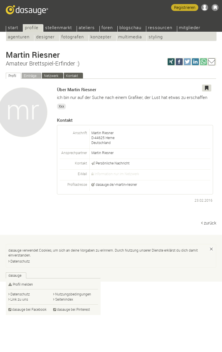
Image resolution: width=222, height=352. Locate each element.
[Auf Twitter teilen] (187, 61)
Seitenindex (64, 299)
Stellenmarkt (58, 28)
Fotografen (72, 37)
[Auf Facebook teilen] (179, 61)
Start (13, 28)
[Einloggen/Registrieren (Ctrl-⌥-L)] (204, 7)
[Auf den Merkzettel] (206, 88)
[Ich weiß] (211, 249)
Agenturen (18, 37)
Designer (45, 37)
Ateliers (87, 28)
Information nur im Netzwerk (117, 173)
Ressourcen (160, 28)
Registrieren (184, 7)
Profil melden (23, 284)
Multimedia (130, 37)
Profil (12, 75)
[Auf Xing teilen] (171, 61)
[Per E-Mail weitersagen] (211, 61)
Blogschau (130, 28)
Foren (107, 28)
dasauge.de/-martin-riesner (116, 184)
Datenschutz (20, 261)
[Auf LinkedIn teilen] (195, 61)
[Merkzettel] (215, 7)
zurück (210, 223)
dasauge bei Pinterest (73, 309)
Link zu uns (19, 299)
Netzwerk (51, 75)
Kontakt (72, 75)
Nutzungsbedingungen (73, 294)
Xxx (61, 106)
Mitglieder (189, 28)
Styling (156, 37)
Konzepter (101, 37)
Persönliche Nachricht (113, 163)
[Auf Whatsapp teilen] (203, 61)
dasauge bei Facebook (29, 309)
